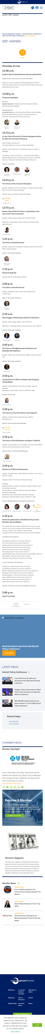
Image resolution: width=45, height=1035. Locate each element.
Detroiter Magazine (14, 858)
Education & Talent (32, 991)
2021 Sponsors (14, 724)
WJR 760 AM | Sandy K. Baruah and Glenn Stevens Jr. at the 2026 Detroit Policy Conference (28, 703)
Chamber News (21, 1004)
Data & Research (21, 998)
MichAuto (11, 990)
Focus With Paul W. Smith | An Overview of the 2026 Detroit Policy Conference (27, 680)
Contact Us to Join (14, 815)
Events (31, 998)
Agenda (26, 604)
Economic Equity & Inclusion (21, 992)
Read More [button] (15, 1032)
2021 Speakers (13, 721)
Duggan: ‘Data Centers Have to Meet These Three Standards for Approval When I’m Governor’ (28, 692)
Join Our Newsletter (22, 1014)
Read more (9, 653)
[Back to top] (39, 965)
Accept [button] (37, 1025)
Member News (19, 887)
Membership (12, 1003)
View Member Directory (11, 783)
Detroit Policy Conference (16, 605)
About (31, 1003)
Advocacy (11, 998)
